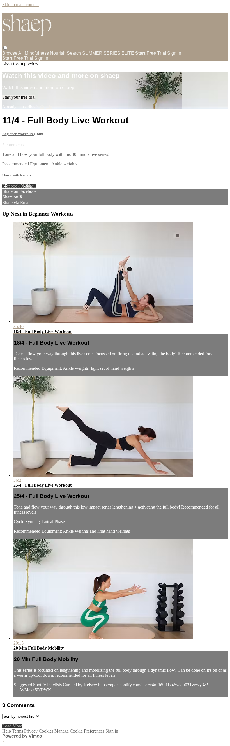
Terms (18, 731)
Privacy (31, 731)
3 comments (13, 144)
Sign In (41, 58)
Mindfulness (37, 53)
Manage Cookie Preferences (79, 731)
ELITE (127, 53)
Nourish (58, 53)
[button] (5, 48)
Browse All (13, 53)
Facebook (11, 186)
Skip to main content (20, 4)
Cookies (46, 731)
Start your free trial (18, 97)
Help (7, 731)
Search (74, 53)
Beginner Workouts (18, 134)
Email (30, 186)
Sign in (174, 53)
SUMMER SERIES (101, 53)
